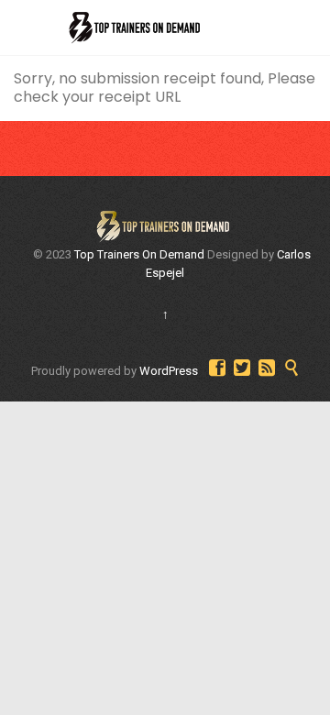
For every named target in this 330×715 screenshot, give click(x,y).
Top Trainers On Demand (139, 254)
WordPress (168, 371)
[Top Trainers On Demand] (133, 27)
